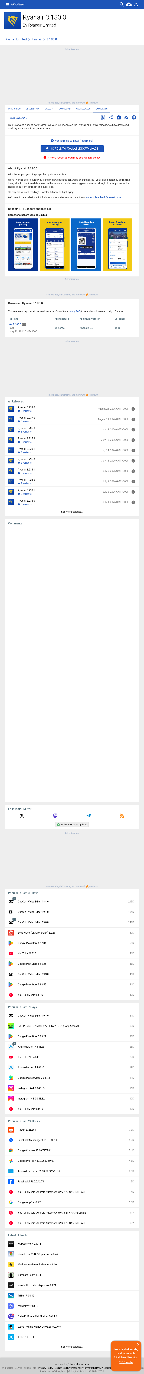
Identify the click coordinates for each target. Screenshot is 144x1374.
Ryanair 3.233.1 (26, 490)
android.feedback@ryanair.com (103, 197)
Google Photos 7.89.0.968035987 (36, 1160)
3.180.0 (17, 324)
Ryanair (37, 39)
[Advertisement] (72, 75)
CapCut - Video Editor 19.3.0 (33, 974)
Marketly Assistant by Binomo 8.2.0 (37, 1264)
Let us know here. (79, 1364)
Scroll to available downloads (74, 148)
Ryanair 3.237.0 (26, 417)
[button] (103, 117)
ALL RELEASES (83, 109)
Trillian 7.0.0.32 (26, 1295)
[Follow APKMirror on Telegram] (89, 816)
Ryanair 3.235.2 (26, 438)
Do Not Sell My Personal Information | (75, 1367)
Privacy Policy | (46, 1367)
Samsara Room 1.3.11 (30, 1274)
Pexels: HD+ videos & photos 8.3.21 (37, 1285)
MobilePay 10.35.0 (28, 1306)
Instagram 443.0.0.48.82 (31, 1098)
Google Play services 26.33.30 (34, 1077)
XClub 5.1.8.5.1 (26, 1337)
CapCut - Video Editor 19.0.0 (33, 922)
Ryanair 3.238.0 (26, 407)
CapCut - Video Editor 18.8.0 (33, 901)
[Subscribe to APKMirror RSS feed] (122, 816)
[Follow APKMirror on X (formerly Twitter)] (22, 816)
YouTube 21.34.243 (28, 1057)
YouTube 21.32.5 (27, 953)
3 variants (26, 410)
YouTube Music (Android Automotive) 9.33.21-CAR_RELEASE (52, 1212)
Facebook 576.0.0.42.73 (31, 1181)
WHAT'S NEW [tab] (14, 109)
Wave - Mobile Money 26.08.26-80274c (39, 1326)
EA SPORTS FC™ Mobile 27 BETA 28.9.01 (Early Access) (48, 1026)
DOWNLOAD (65, 109)
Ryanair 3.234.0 (26, 480)
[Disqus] (72, 664)
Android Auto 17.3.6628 (31, 1046)
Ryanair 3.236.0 (26, 428)
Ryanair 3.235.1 (26, 448)
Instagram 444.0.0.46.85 (31, 1088)
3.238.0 (43, 215)
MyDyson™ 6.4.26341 (29, 1243)
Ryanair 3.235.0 (26, 459)
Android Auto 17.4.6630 (31, 1067)
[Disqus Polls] (72, 572)
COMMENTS (102, 109)
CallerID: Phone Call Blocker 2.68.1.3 (37, 1316)
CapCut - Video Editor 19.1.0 (33, 912)
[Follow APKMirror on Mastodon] (55, 816)
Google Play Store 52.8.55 (32, 984)
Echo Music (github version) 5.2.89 (36, 932)
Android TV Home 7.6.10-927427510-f (39, 1171)
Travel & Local (17, 118)
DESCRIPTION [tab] (32, 109)
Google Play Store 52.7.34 (32, 943)
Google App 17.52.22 (29, 1202)
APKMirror (18, 4)
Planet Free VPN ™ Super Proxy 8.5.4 (38, 1254)
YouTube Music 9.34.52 (31, 1109)
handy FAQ (75, 311)
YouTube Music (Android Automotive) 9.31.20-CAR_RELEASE (52, 1223)
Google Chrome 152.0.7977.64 (34, 1150)
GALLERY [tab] (49, 109)
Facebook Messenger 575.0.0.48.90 (37, 1140)
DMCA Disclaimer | (106, 1367)
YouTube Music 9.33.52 (31, 995)
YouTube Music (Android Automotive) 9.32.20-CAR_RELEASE (52, 1192)
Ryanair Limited (42, 25)
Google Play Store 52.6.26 (32, 963)
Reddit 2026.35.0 (27, 1129)
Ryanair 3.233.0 (26, 500)
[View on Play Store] (119, 117)
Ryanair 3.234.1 (26, 469)
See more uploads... (72, 511)
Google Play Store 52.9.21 (32, 1036)
